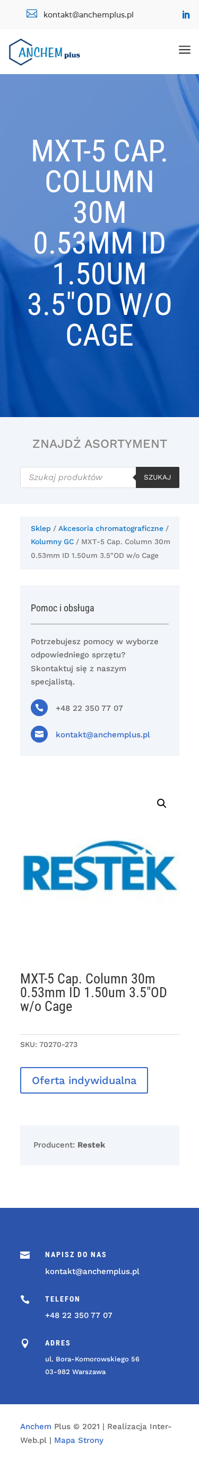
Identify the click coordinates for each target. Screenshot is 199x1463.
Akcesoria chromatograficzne (110, 528)
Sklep (41, 528)
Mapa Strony (78, 1440)
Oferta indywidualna (84, 1080)
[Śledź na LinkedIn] (185, 14)
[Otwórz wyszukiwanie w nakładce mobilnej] (99, 477)
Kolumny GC (52, 541)
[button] (161, 803)
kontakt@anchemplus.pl (103, 734)
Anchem (35, 1426)
